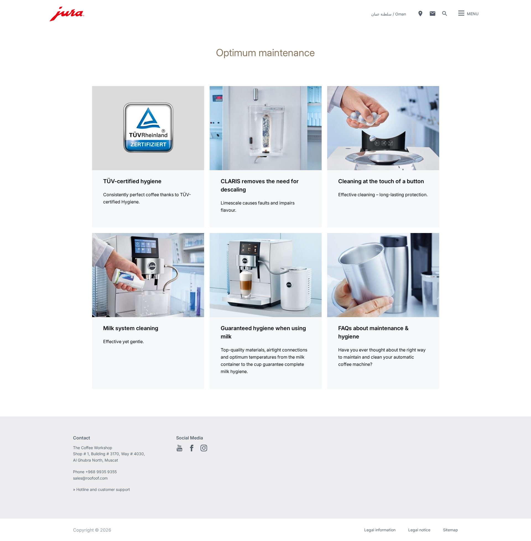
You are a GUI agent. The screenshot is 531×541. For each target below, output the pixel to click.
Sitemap (450, 529)
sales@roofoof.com (90, 478)
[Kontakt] (432, 13)
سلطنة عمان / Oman (388, 14)
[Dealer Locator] (420, 13)
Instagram (204, 448)
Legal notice (419, 529)
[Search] (444, 13)
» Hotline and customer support (101, 489)
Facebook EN (191, 448)
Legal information (379, 529)
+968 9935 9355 (101, 471)
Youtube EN (179, 448)
